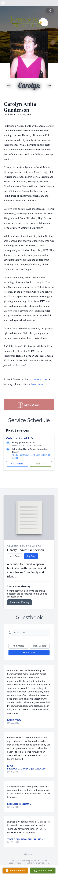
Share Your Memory (19, 602)
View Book (15, 556)
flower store (37, 384)
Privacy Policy (20, 863)
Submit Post (29, 652)
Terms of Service (37, 863)
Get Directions (17, 464)
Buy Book (31, 556)
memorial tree (39, 379)
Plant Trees (40, 464)
